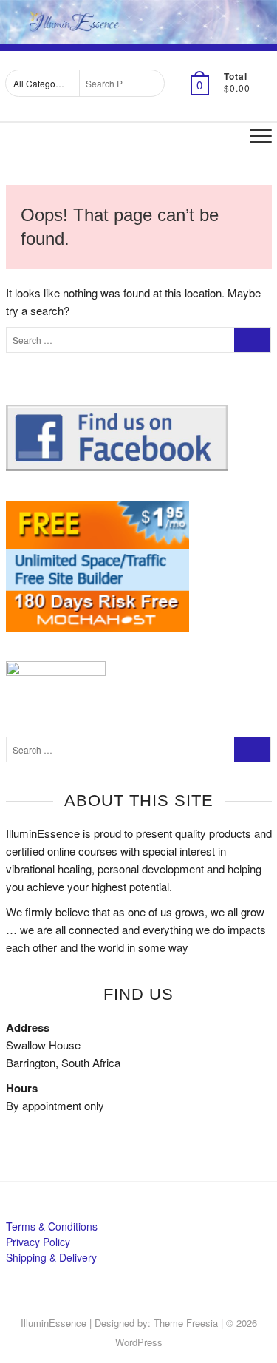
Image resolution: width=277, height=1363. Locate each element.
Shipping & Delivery (51, 1257)
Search (148, 83)
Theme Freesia (186, 1323)
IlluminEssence (53, 1323)
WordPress (139, 1342)
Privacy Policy (38, 1241)
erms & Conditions (55, 1226)
